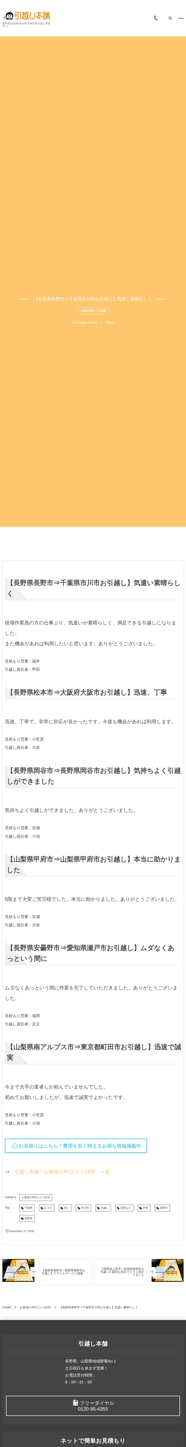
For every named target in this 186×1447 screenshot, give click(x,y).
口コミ (48, 1208)
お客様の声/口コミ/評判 (93, 311)
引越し (105, 1208)
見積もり (125, 1208)
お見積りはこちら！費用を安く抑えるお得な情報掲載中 (80, 1146)
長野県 (28, 1218)
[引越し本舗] (26, 15)
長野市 (164, 1208)
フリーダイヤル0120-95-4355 (96, 1406)
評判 (145, 1208)
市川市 (85, 1208)
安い (66, 1208)
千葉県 (28, 1208)
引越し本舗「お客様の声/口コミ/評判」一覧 (62, 1172)
